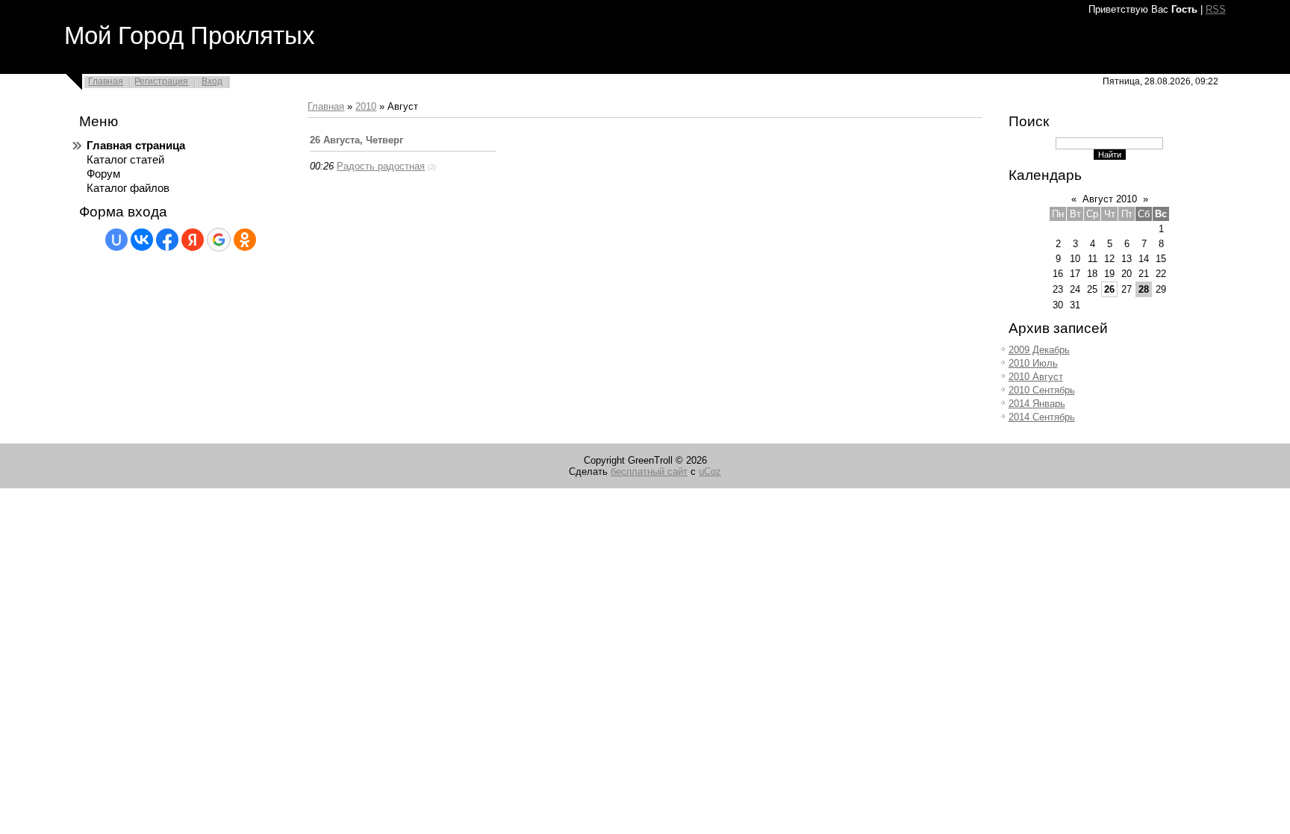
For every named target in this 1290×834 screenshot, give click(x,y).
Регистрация (161, 81)
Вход (212, 81)
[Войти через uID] (116, 239)
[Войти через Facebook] (167, 239)
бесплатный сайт (649, 471)
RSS (1216, 9)
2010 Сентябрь (1042, 390)
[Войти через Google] (219, 240)
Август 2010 (1109, 199)
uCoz (710, 471)
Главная (105, 81)
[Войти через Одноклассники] (245, 239)
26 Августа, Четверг (356, 140)
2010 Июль (1033, 363)
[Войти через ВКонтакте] (142, 239)
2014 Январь (1037, 403)
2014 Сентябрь (1042, 417)
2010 (365, 106)
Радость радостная (381, 166)
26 (1109, 289)
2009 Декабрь (1039, 349)
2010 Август (1036, 376)
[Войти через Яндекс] (192, 239)
